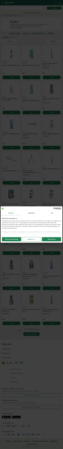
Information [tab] (31, 213)
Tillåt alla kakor (51, 239)
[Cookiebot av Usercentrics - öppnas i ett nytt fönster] (54, 208)
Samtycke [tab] (11, 213)
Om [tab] (52, 213)
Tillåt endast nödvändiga (11, 239)
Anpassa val (30, 239)
